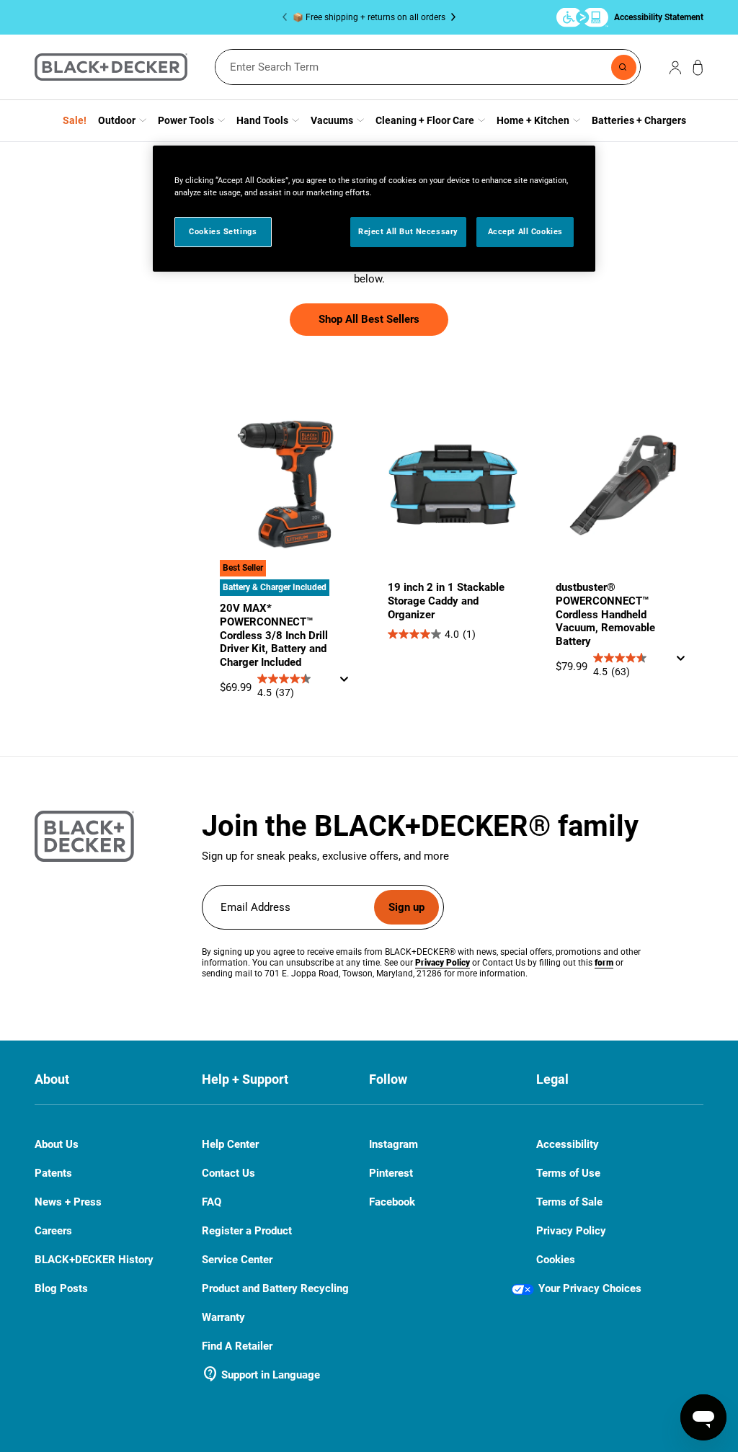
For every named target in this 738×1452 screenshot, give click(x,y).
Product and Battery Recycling (275, 1288)
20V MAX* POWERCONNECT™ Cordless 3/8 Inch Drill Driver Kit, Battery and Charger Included (274, 635)
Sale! (74, 120)
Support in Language (261, 1375)
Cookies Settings (223, 231)
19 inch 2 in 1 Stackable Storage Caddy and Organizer (446, 601)
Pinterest (391, 1173)
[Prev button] (288, 17)
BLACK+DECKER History (94, 1259)
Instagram (393, 1145)
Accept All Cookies (525, 231)
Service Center (237, 1259)
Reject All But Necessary (408, 231)
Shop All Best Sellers (369, 319)
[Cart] (698, 67)
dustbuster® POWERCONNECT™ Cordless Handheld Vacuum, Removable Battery (605, 614)
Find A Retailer (237, 1346)
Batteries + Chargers (639, 120)
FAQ (211, 1202)
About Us (57, 1144)
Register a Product (247, 1230)
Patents (53, 1173)
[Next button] (450, 17)
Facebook (392, 1202)
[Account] (675, 67)
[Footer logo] (84, 836)
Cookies (555, 1259)
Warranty (223, 1317)
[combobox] (427, 67)
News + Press (68, 1201)
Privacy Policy (571, 1231)
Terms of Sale (569, 1201)
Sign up (406, 907)
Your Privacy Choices (589, 1288)
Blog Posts (61, 1288)
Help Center (230, 1145)
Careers (53, 1231)
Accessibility (567, 1145)
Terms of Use (568, 1173)
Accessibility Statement (658, 17)
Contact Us (228, 1173)
